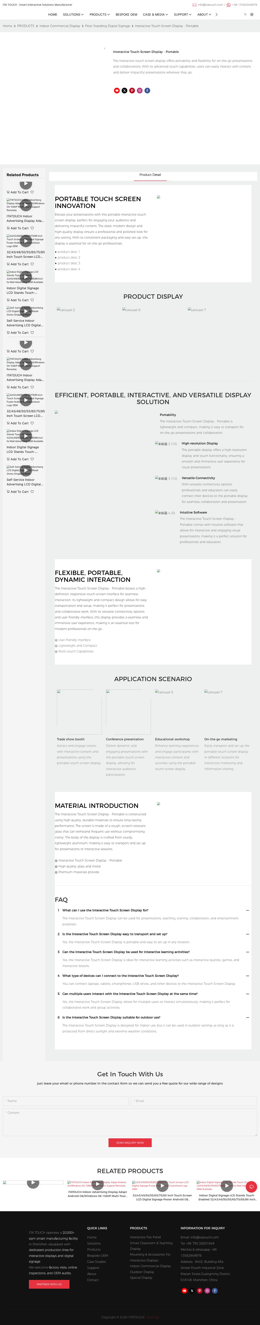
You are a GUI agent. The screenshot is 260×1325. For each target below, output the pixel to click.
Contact (93, 1280)
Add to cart (20, 192)
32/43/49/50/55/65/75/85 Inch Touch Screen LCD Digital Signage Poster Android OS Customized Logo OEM (26, 254)
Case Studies (96, 1262)
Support (93, 1268)
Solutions (94, 1243)
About (91, 1274)
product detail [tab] (150, 175)
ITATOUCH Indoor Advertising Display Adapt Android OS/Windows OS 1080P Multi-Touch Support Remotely (26, 218)
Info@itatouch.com (205, 1237)
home (7, 26)
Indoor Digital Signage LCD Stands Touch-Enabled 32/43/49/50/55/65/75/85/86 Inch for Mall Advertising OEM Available (26, 290)
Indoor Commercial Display (59, 26)
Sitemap (152, 1317)
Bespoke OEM (97, 1255)
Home (92, 1237)
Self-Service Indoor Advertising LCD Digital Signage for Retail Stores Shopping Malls (25, 323)
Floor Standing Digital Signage (107, 26)
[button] (216, 14)
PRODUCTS (25, 26)
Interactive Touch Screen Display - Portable (167, 26)
